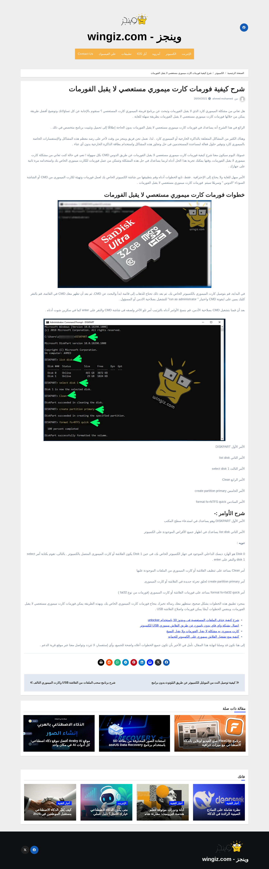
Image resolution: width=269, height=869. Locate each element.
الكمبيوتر (171, 53)
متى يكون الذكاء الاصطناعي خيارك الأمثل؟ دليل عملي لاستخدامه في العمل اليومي (109, 813)
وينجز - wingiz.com (134, 36)
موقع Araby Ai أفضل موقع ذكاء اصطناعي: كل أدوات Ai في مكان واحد (60, 743)
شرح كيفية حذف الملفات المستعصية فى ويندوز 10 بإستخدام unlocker (193, 620)
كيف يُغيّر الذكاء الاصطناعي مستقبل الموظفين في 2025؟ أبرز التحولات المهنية (51, 813)
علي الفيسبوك (107, 53)
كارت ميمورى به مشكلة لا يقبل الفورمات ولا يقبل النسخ (202, 631)
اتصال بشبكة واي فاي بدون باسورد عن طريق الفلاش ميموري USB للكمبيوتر (189, 625)
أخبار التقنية (233, 803)
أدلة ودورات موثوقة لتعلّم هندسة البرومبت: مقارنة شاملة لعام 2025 (163, 813)
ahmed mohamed (222, 98)
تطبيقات (126, 53)
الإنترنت (186, 53)
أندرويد (156, 53)
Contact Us (85, 53)
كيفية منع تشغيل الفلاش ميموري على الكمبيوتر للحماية (203, 636)
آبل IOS (142, 53)
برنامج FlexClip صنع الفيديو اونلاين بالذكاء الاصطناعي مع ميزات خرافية (212, 743)
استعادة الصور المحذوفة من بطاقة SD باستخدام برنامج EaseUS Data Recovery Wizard (136, 745)
